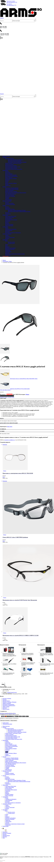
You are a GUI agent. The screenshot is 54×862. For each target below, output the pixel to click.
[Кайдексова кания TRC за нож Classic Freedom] (47, 660)
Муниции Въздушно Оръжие (14, 160)
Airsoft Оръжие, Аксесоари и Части (13, 163)
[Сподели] (3, 860)
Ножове (4, 186)
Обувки (7, 171)
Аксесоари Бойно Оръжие (11, 167)
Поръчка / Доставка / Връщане (9, 701)
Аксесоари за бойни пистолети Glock (13, 169)
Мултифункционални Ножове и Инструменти (15, 192)
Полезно (4, 699)
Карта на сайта (6, 709)
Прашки (7, 808)
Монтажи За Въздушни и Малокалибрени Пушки (19, 211)
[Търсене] (35, 20)
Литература (7, 825)
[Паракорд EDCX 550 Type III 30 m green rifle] (47, 669)
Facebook (2, 397)
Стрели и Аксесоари (9, 237)
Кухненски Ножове (9, 195)
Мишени (7, 223)
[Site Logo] (21, 16)
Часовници (7, 220)
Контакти (5, 707)
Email (13, 397)
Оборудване (5, 215)
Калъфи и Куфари (9, 224)
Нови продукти (6, 726)
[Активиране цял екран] (1, 860)
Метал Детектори (9, 225)
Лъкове (6, 235)
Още (4, 477)
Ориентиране (8, 251)
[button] (1, 6)
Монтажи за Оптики (9, 209)
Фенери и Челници (7, 200)
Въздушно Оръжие (9, 158)
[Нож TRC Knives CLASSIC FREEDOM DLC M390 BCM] (47, 650)
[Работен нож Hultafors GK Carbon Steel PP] (10, 669)
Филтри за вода (11, 242)
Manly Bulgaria (8, 769)
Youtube (6, 713)
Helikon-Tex (8, 185)
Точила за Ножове (9, 190)
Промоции (5, 832)
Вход (4, 837)
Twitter (5, 397)
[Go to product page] (28, 570)
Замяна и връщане (7, 703)
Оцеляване (5, 239)
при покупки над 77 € (12, 2)
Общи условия (6, 706)
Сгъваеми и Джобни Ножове (11, 187)
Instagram (10, 713)
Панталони (7, 172)
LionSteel (7, 197)
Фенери (7, 202)
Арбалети (7, 236)
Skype (14, 713)
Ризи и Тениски (8, 177)
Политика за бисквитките (8, 704)
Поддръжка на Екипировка (11, 176)
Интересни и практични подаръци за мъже (15, 253)
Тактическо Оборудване (10, 216)
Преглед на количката (5, 720)
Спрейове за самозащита (10, 229)
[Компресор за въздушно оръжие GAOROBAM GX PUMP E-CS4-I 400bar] (10, 650)
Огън (6, 245)
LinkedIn (9, 397)
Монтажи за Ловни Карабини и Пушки (17, 210)
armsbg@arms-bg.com (12, 692)
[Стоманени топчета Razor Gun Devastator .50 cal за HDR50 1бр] (28, 659)
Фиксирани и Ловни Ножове (11, 189)
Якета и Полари (8, 173)
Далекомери (8, 783)
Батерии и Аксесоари (10, 204)
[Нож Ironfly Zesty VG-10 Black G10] (10, 660)
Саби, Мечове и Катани (10, 193)
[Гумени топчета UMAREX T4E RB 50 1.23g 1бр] (28, 650)
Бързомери (7, 207)
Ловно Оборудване (9, 217)
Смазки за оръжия (9, 164)
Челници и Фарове (9, 203)
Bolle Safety (9, 426)
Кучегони (7, 231)
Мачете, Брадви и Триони (11, 191)
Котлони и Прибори (9, 249)
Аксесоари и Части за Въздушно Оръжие (17, 162)
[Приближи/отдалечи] (0, 860)
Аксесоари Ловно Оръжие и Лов (12, 166)
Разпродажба (5, 256)
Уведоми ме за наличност (7, 395)
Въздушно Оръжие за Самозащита (15, 159)
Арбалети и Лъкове (7, 233)
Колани (7, 180)
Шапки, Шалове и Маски (11, 183)
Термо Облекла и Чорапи (11, 178)
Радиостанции (8, 218)
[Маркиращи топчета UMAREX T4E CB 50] (28, 669)
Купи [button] (5, 603)
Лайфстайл (7, 250)
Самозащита (5, 226)
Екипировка (5, 170)
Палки (6, 227)
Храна (6, 244)
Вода (6, 240)
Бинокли (7, 212)
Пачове (6, 184)
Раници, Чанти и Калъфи (11, 175)
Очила (6, 182)
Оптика (4, 205)
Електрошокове (8, 230)
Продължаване (14, 720)
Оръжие (4, 157)
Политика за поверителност (9, 705)
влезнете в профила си (10, 439)
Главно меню (6, 722)
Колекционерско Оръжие (11, 165)
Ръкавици (7, 179)
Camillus (7, 198)
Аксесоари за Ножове (10, 196)
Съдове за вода (11, 243)
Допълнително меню (7, 724)
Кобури (7, 222)
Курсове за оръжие (7, 698)
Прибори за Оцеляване (10, 247)
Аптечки (7, 252)
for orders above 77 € (11, 4)
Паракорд (7, 246)
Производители (6, 700)
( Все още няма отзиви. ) (5, 389)
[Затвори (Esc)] (4, 860)
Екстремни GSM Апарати (11, 219)
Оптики (7, 206)
